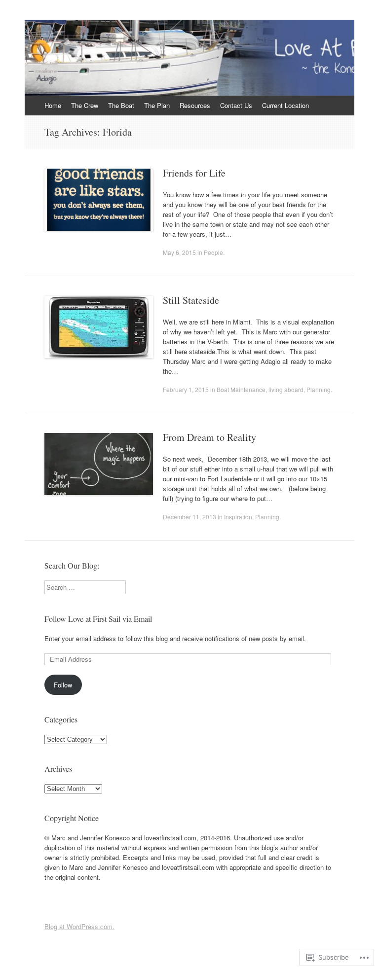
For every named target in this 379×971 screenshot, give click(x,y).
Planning (318, 389)
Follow (63, 684)
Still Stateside (191, 300)
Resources (195, 105)
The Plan (157, 105)
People (213, 252)
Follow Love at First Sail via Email (98, 618)
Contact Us (236, 105)
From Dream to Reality (209, 437)
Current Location (285, 105)
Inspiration (238, 516)
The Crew (84, 105)
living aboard (285, 389)
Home (52, 105)
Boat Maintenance (241, 389)
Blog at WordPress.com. (79, 926)
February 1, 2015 (186, 389)
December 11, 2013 (189, 516)
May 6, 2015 (179, 252)
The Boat (121, 105)
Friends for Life (194, 173)
